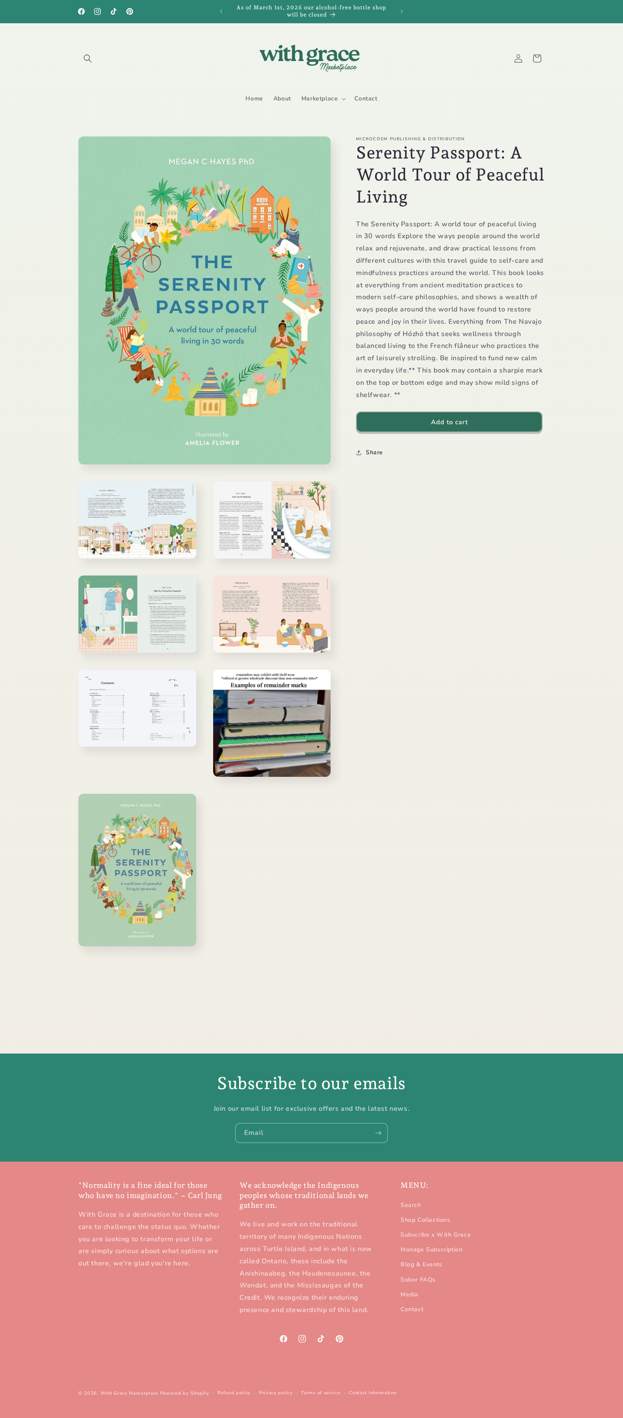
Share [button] (374, 452)
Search (410, 1205)
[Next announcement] (401, 11)
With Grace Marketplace (129, 1393)
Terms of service (320, 1393)
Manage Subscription (431, 1250)
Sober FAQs (418, 1280)
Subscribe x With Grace (435, 1235)
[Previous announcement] (221, 11)
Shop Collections (425, 1220)
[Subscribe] (378, 1133)
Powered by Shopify (184, 1393)
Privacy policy (276, 1393)
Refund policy (233, 1393)
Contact (411, 1309)
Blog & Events (421, 1265)
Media (409, 1294)
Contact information (372, 1393)
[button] (87, 58)
